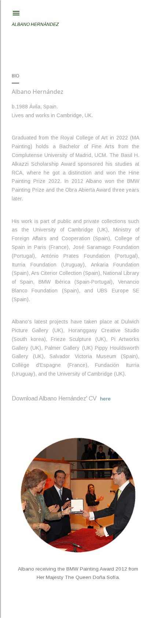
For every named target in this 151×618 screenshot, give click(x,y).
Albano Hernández (35, 24)
